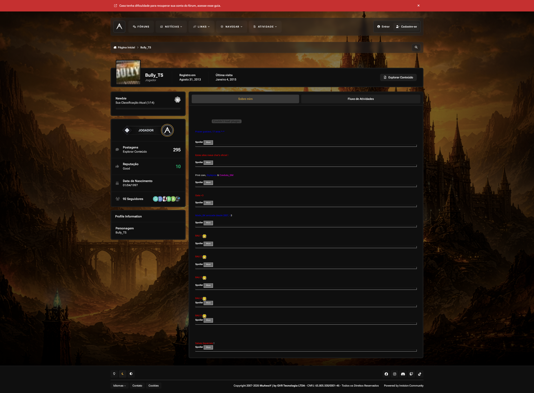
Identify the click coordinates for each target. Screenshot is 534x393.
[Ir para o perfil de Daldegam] (160, 199)
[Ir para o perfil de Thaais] (164, 199)
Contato (137, 385)
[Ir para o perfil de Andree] (173, 199)
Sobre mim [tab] (245, 98)
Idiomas (118, 385)
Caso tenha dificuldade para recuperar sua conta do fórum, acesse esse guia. (170, 5)
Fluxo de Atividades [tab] (361, 98)
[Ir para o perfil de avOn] (177, 199)
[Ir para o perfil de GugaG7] (155, 199)
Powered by (403, 385)
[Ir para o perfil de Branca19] (168, 199)
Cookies (154, 385)
